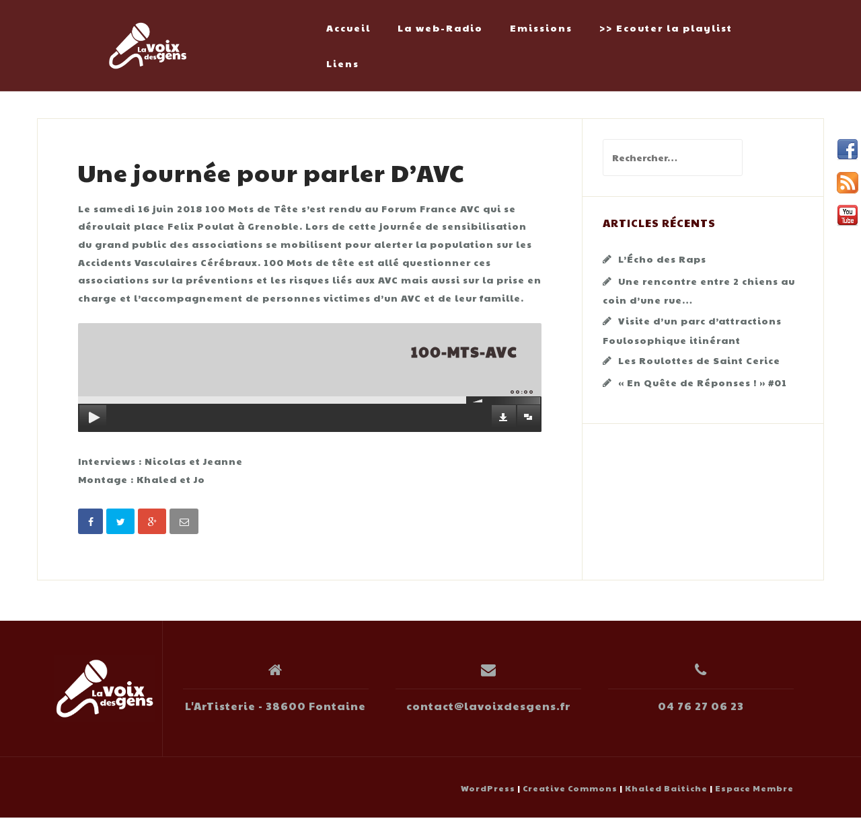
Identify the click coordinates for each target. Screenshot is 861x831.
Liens (342, 63)
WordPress (488, 788)
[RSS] (847, 182)
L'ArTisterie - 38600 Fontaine (275, 705)
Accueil (348, 27)
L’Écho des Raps (662, 258)
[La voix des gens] (104, 688)
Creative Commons (570, 788)
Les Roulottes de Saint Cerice (699, 360)
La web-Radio (440, 27)
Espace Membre (754, 788)
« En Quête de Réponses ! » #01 (702, 382)
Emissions (541, 27)
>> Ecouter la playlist (666, 27)
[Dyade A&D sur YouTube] (847, 215)
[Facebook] (847, 150)
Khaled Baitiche (666, 788)
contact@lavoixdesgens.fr (488, 705)
